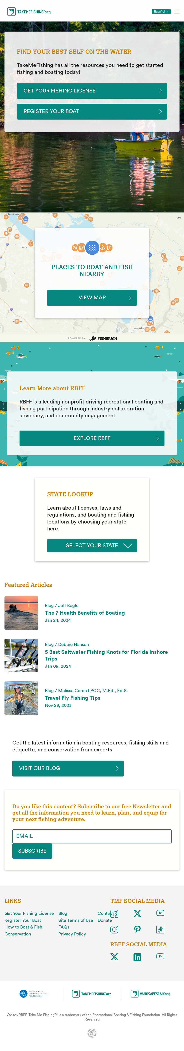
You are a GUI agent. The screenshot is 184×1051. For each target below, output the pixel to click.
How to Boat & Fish (23, 927)
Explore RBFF (92, 438)
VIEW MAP (92, 297)
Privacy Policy (72, 934)
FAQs (63, 927)
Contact (106, 913)
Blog (62, 913)
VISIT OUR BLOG (39, 768)
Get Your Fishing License (60, 91)
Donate (105, 920)
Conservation (17, 934)
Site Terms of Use (75, 920)
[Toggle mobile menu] (177, 11)
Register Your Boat (51, 111)
